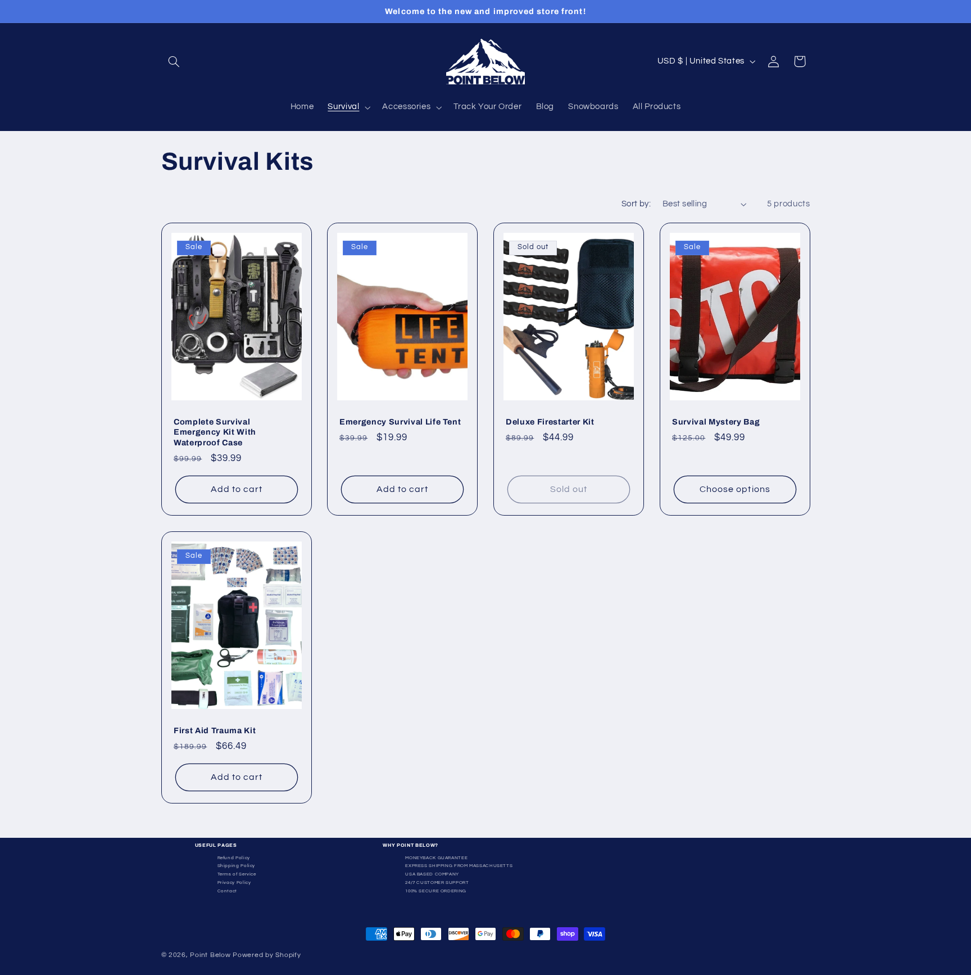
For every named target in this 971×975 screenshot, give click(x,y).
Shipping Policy (236, 865)
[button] (174, 61)
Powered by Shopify (267, 955)
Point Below (210, 955)
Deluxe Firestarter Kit (550, 421)
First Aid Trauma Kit (215, 730)
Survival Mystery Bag (716, 421)
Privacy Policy (234, 882)
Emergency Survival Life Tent (400, 421)
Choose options (735, 489)
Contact (227, 890)
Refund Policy (233, 857)
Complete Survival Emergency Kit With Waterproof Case (215, 432)
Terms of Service (236, 874)
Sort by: (636, 204)
